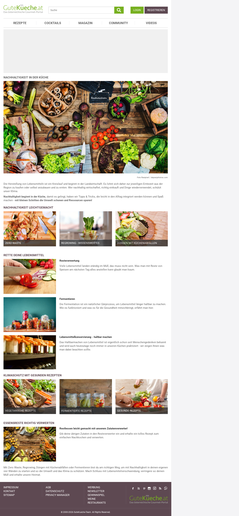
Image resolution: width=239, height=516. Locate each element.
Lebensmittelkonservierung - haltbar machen (85, 337)
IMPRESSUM (10, 487)
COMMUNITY (118, 23)
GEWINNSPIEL (96, 495)
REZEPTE (19, 23)
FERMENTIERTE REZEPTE (76, 410)
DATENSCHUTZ (55, 491)
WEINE (92, 498)
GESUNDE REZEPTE (129, 410)
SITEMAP (9, 495)
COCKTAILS (52, 23)
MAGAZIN (85, 23)
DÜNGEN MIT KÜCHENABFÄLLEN (137, 243)
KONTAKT (9, 491)
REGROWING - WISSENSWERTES (80, 243)
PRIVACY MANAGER (57, 495)
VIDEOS (151, 23)
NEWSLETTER (96, 491)
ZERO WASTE (13, 243)
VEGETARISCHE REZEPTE (20, 410)
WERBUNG (94, 487)
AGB (48, 487)
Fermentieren (67, 299)
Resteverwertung (69, 260)
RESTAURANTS (97, 502)
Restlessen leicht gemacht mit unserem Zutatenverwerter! (93, 428)
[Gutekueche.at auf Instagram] (149, 488)
